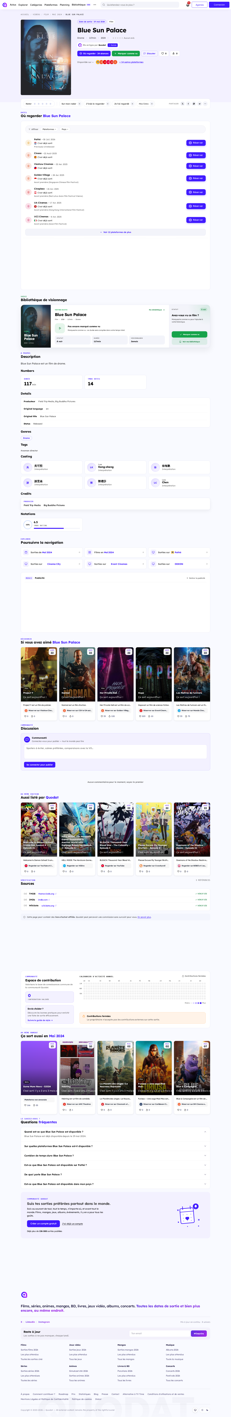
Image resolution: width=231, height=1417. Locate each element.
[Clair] (202, 1410)
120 (113, 716)
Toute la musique (174, 1359)
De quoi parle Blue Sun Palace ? (43, 1174)
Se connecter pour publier (40, 764)
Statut (98, 1399)
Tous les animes (77, 1380)
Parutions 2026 (125, 1371)
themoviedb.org (46, 893)
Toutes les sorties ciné (31, 1359)
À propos (25, 1394)
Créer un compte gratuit (43, 1223)
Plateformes (49, 129)
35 (105, 716)
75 (189, 716)
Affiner (34, 129)
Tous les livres (124, 1380)
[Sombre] (207, 1410)
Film (111, 21)
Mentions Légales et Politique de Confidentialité (45, 1399)
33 (181, 716)
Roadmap (63, 1394)
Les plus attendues (30, 1375)
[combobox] (140, 5)
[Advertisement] (115, 263)
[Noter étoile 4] (46, 104)
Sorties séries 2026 (30, 1371)
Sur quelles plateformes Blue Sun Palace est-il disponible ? (58, 1146)
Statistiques (84, 1394)
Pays (65, 129)
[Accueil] (4, 4)
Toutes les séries (29, 1380)
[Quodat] (24, 1294)
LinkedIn (30, 1322)
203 (143, 716)
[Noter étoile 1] (35, 104)
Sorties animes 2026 (79, 1375)
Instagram (44, 1322)
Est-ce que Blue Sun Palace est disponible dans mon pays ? (58, 1184)
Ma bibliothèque (155, 310)
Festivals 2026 (173, 1375)
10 (152, 716)
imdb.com (43, 899)
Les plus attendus (29, 1354)
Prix (73, 1394)
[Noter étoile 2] (39, 104)
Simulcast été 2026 (78, 1371)
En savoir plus (144, 917)
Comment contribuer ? (44, 1394)
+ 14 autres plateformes (131, 62)
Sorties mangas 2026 (128, 1349)
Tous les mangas (126, 1359)
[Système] (195, 1410)
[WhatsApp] (194, 103)
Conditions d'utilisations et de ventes (166, 1394)
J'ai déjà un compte (72, 1223)
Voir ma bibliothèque (191, 342)
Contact (115, 1394)
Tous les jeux (75, 1359)
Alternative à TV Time (133, 1394)
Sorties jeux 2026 (77, 1349)
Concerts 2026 (173, 1371)
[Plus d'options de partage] (205, 103)
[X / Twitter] (182, 103)
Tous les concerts (174, 1380)
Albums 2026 (172, 1349)
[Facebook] (188, 103)
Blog (96, 1394)
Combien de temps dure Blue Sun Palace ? (49, 1155)
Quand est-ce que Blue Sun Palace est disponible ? (53, 1131)
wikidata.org (47, 905)
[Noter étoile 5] (50, 104)
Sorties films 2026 (29, 1349)
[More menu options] (94, 4)
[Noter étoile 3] (42, 104)
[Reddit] (199, 103)
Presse (105, 1394)
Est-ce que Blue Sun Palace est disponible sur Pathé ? (55, 1165)
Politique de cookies (82, 1399)
